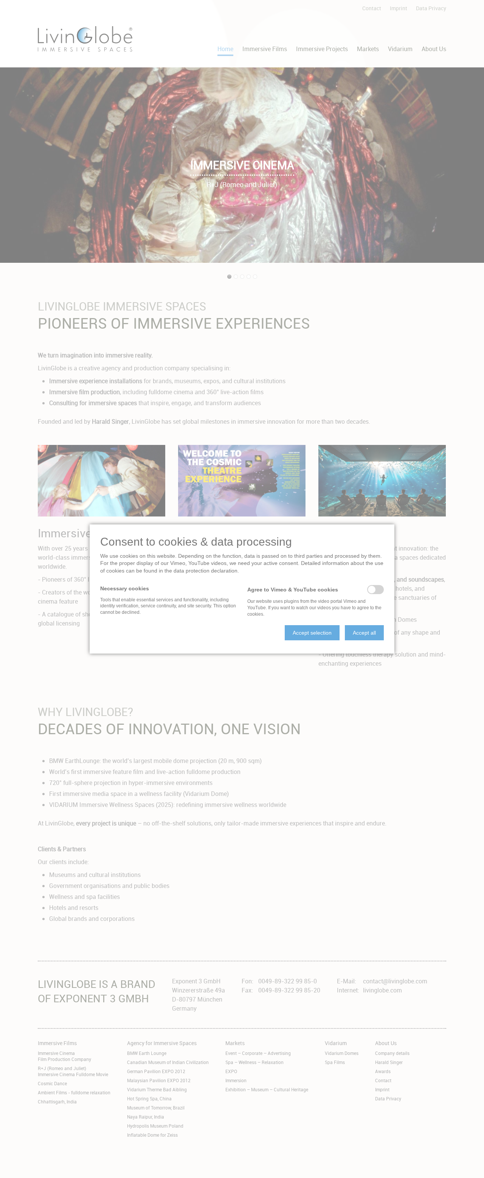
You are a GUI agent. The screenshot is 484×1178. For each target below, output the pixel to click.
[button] (312, 632)
